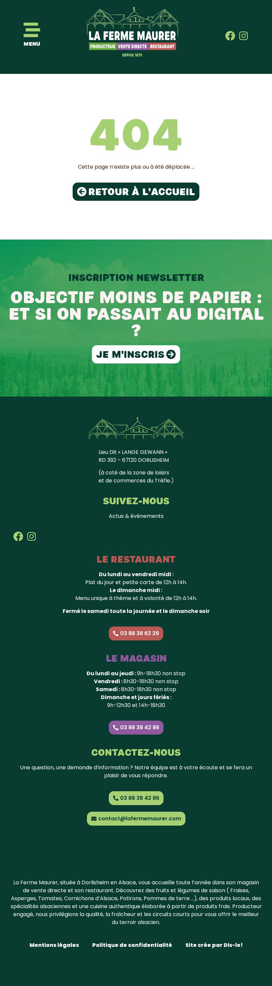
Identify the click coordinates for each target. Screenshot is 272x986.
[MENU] (32, 30)
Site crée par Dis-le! (214, 945)
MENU (32, 44)
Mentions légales (54, 945)
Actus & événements (136, 516)
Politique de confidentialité (132, 945)
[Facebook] (230, 36)
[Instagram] (243, 36)
